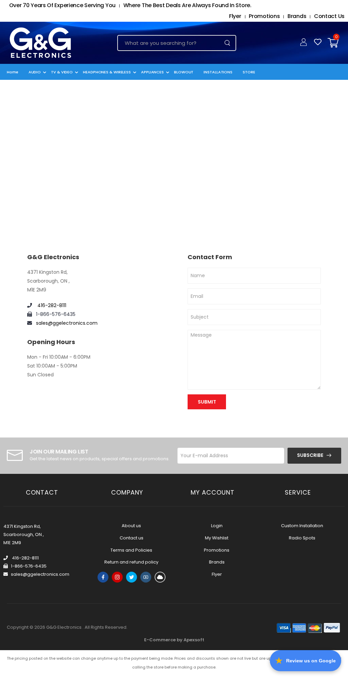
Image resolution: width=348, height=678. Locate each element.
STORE (249, 72)
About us (131, 525)
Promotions (264, 16)
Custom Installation (302, 525)
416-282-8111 (51, 305)
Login (217, 525)
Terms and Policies (131, 550)
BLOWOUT (183, 72)
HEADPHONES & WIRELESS (107, 72)
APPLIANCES (152, 72)
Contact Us (329, 16)
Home (12, 72)
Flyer (235, 16)
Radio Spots (302, 538)
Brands (297, 16)
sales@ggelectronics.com (67, 323)
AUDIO (35, 72)
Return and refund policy (131, 562)
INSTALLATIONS (218, 72)
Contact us (131, 538)
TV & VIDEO (62, 72)
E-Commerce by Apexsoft (174, 640)
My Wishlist (216, 538)
